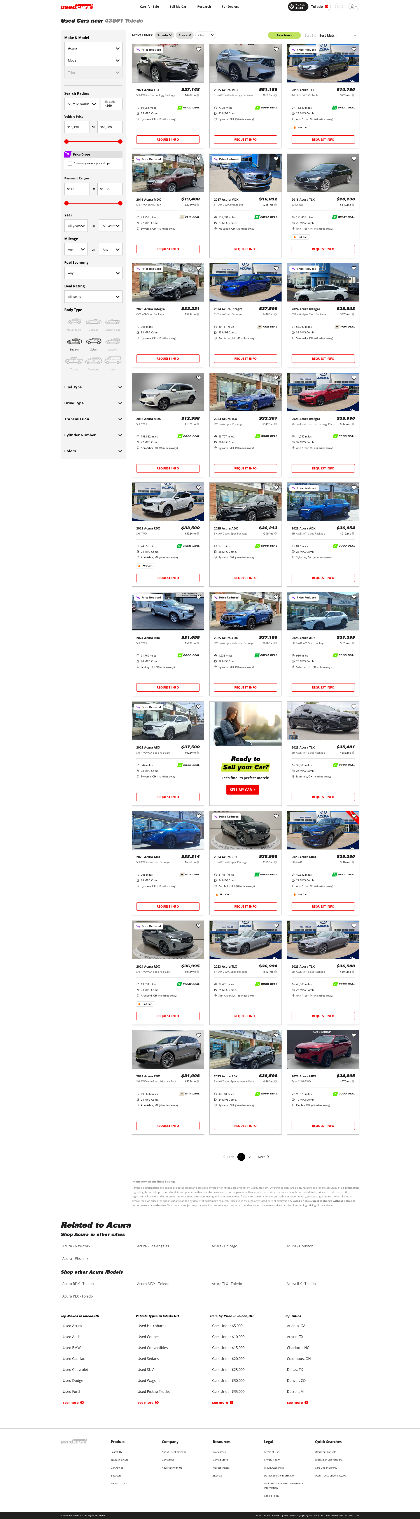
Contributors (220, 1459)
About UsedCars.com (174, 1451)
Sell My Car (178, 6)
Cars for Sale (149, 6)
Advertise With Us (172, 1467)
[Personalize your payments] (197, 95)
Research (204, 6)
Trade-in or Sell (119, 1459)
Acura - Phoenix (75, 1258)
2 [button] (250, 1157)
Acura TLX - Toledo (227, 1283)
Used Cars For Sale (325, 1451)
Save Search (284, 35)
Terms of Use (271, 1451)
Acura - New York (76, 1246)
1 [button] (241, 1157)
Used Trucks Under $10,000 (330, 1475)
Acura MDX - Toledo (153, 1283)
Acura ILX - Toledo (301, 1283)
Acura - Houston (300, 1246)
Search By (116, 1451)
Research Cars (119, 1483)
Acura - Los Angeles (153, 1246)
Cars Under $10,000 (326, 1467)
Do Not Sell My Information (279, 1475)
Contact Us (168, 1459)
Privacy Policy (272, 1459)
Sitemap (217, 1475)
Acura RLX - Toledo (77, 1296)
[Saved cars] (339, 6)
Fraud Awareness (274, 1467)
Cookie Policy (271, 1495)
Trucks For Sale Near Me (329, 1459)
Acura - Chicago (224, 1246)
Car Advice (117, 1467)
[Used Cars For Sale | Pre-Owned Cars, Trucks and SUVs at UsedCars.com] (77, 6)
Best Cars (116, 1475)
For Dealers (230, 6)
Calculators (219, 1451)
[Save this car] (198, 49)
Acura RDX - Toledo (78, 1283)
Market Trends (221, 1467)
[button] (264, 1159)
